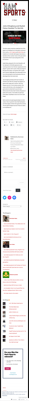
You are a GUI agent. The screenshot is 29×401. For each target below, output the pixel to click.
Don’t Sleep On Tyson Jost (7, 159)
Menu (15, 20)
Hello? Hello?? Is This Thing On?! (11, 234)
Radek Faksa (21, 52)
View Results (13, 372)
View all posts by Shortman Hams (16, 151)
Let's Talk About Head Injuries (16, 303)
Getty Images (13, 114)
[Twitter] (4, 197)
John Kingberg (12, 52)
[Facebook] (14, 197)
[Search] (18, 190)
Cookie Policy (4, 395)
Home (4, 387)
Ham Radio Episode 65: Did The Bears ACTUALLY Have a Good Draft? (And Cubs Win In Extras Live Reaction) (14, 267)
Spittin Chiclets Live (13, 312)
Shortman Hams (14, 44)
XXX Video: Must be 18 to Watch (11, 293)
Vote (7, 368)
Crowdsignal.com (13, 374)
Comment (21, 182)
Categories (5, 204)
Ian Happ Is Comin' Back (14, 336)
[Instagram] (9, 197)
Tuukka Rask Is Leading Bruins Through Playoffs (20, 159)
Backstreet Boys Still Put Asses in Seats (13, 285)
